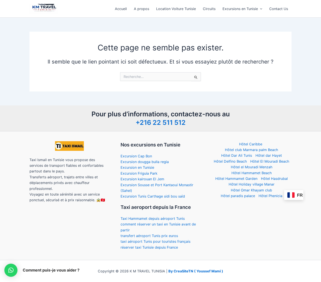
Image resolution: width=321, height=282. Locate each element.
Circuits (209, 9)
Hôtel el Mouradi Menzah (251, 167)
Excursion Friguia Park (139, 173)
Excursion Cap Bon (136, 156)
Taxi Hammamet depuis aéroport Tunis (153, 218)
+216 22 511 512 (161, 122)
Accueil (121, 9)
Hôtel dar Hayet (268, 155)
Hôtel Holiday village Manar (251, 184)
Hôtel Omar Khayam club (251, 190)
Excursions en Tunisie (240, 9)
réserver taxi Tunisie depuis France (149, 247)
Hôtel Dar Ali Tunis (236, 155)
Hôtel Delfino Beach (230, 161)
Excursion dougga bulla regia (145, 162)
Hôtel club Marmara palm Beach (251, 150)
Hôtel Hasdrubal (274, 178)
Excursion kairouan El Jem (142, 179)
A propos (141, 9)
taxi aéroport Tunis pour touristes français (155, 241)
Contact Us (278, 9)
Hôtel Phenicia (270, 196)
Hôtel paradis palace (238, 196)
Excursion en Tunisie (137, 167)
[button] (260, 8)
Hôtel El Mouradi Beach (269, 161)
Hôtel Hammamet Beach (251, 173)
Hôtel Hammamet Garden (236, 178)
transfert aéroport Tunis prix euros (149, 236)
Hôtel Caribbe (250, 144)
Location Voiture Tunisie (176, 9)
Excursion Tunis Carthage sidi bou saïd (153, 196)
